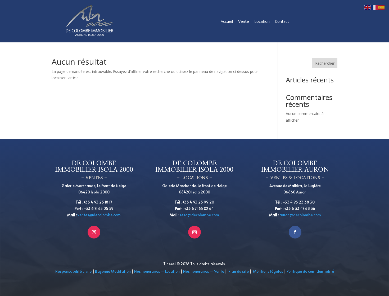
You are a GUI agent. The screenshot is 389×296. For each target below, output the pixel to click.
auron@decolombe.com (300, 214)
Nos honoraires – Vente (204, 271)
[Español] (381, 7)
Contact (282, 21)
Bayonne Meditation (112, 271)
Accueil (227, 21)
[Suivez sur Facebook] (295, 232)
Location (262, 21)
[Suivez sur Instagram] (94, 232)
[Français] (374, 7)
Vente (243, 21)
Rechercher (324, 63)
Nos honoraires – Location (157, 271)
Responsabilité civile (73, 271)
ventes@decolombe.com (99, 214)
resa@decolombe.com (199, 214)
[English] (367, 7)
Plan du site (238, 271)
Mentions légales (268, 271)
